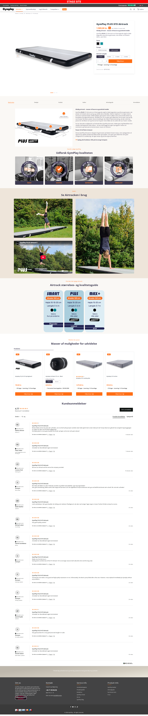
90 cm (56, 381)
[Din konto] (134, 9)
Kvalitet (60, 102)
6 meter (126, 56)
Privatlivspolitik (81, 689)
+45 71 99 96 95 (51, 690)
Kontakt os (79, 692)
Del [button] (54, 434)
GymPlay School (81, 694)
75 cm (49, 381)
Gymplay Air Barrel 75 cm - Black (54, 376)
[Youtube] (73, 707)
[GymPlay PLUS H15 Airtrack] (53, 56)
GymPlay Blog (80, 699)
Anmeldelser (136, 102)
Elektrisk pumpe (102, 50)
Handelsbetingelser (82, 687)
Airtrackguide (109, 102)
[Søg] (130, 9)
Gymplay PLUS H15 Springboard (23, 376)
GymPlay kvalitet (112, 687)
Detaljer (36, 102)
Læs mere (103, 37)
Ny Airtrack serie (112, 692)
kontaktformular (57, 695)
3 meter (100, 56)
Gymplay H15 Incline (112, 376)
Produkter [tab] (17, 349)
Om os (78, 697)
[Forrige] (18, 56)
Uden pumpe (114, 50)
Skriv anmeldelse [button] (126, 409)
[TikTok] (77, 707)
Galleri (84, 102)
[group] (23, 408)
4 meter (109, 56)
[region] (54, 56)
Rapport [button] (51, 434)
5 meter (117, 56)
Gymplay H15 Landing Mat (83, 378)
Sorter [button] (17, 416)
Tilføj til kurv (120, 61)
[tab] (119, 417)
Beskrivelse (11, 102)
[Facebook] (71, 707)
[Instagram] (75, 707)
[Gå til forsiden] (8, 9)
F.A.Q (109, 694)
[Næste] (89, 56)
